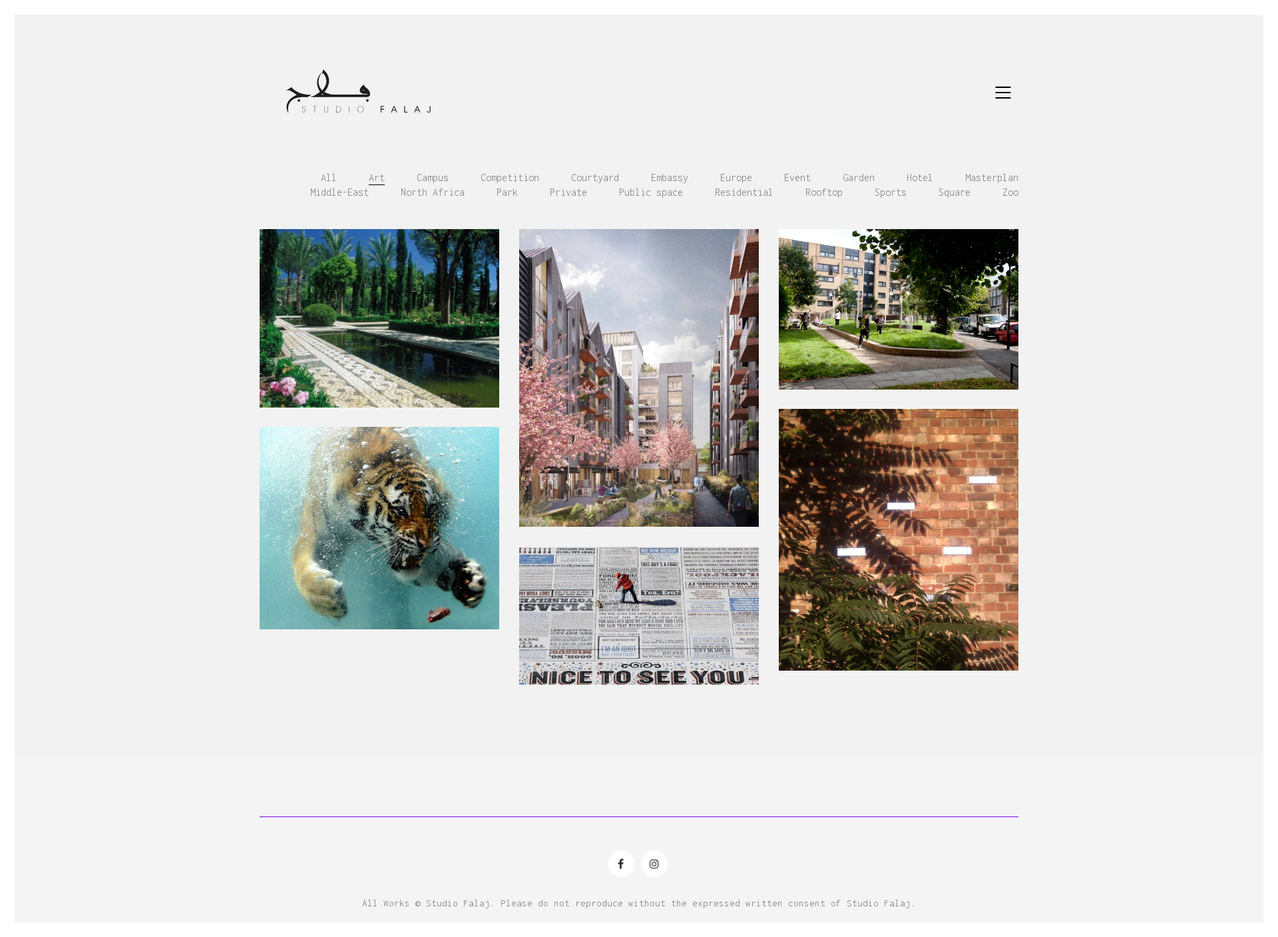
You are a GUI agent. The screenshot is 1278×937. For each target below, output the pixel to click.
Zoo (1010, 192)
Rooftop (824, 192)
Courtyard (595, 177)
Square (954, 192)
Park (507, 192)
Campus (433, 177)
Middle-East (339, 192)
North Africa (433, 192)
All (329, 177)
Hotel (920, 177)
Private (568, 192)
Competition (510, 177)
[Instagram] (654, 863)
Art (377, 177)
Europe (736, 177)
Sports (891, 192)
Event (797, 177)
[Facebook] (621, 863)
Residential (744, 192)
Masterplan (991, 177)
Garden (859, 177)
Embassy (669, 177)
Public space (651, 192)
